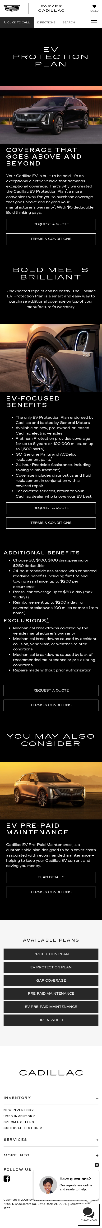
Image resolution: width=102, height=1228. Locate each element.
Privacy (67, 1199)
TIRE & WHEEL (51, 1020)
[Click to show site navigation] (92, 22)
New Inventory (19, 1110)
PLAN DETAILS (51, 877)
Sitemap (54, 1199)
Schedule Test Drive (24, 1128)
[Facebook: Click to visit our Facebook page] (9, 1178)
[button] (17, 22)
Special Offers (19, 1122)
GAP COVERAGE (51, 981)
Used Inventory (19, 1116)
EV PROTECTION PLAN (51, 967)
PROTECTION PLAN (51, 954)
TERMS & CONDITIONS (51, 239)
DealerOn (39, 1199)
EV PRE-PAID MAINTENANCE (51, 1007)
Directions (46, 22)
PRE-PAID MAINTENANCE (51, 994)
